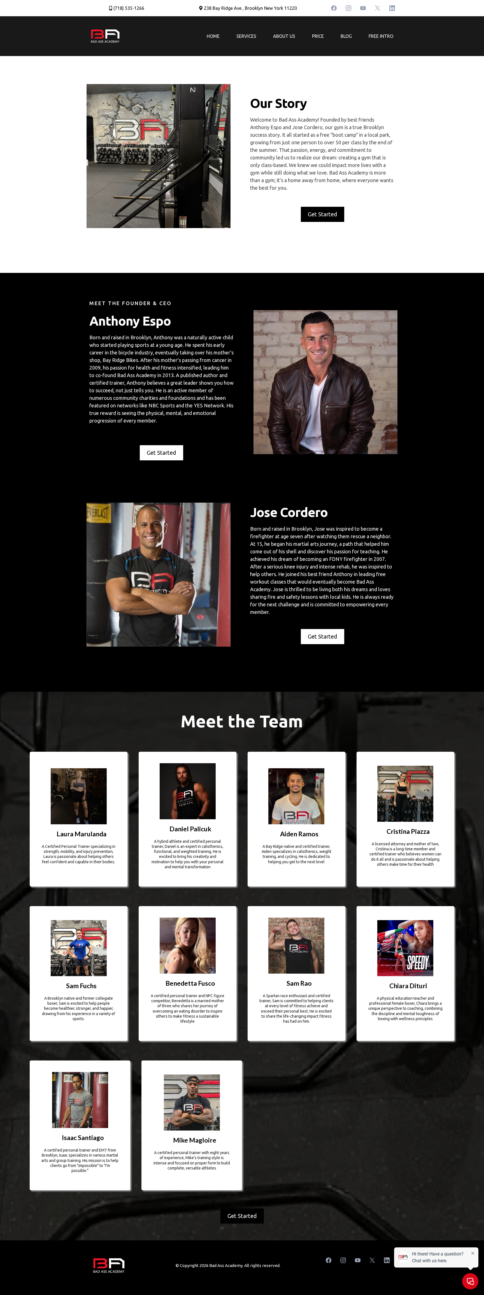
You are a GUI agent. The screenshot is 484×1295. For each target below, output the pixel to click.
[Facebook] (334, 8)
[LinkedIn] (392, 8)
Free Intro (381, 36)
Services (246, 36)
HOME (213, 36)
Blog (346, 36)
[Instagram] (348, 8)
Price (318, 36)
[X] (377, 8)
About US (284, 36)
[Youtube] (363, 8)
